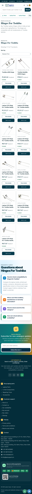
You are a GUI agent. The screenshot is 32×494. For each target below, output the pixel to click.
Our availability (6, 408)
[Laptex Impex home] (13, 5)
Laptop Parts (13, 15)
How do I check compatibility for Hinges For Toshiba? (15, 278)
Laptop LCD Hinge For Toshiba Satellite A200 (8, 240)
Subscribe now (16, 350)
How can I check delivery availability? (13, 317)
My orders (5, 413)
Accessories (6, 395)
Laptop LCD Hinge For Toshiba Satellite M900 (24, 107)
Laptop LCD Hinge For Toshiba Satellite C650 (24, 173)
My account (5, 410)
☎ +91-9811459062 (7, 449)
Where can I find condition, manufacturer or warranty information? (14, 299)
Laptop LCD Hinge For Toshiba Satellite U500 (8, 107)
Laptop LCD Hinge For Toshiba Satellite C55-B (8, 207)
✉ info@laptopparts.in (7, 457)
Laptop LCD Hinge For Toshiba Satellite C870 (24, 140)
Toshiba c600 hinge (8, 72)
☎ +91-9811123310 (6, 452)
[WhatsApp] (22, 375)
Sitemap (4, 415)
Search (28, 9)
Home (5, 15)
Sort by (3, 50)
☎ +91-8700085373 (7, 454)
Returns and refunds (8, 428)
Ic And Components (8, 389)
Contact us (5, 405)
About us (5, 402)
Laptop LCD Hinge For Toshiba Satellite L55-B (8, 140)
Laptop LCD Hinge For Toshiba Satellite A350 (24, 207)
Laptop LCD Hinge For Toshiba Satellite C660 (8, 173)
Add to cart (8, 87)
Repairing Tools (7, 392)
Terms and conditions (8, 426)
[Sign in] (24, 5)
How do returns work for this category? (14, 309)
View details (8, 83)
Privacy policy (6, 423)
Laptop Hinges (22, 15)
